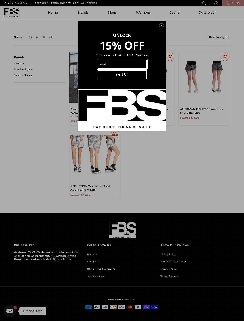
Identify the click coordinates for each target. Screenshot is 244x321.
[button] (161, 26)
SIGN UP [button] (122, 74)
